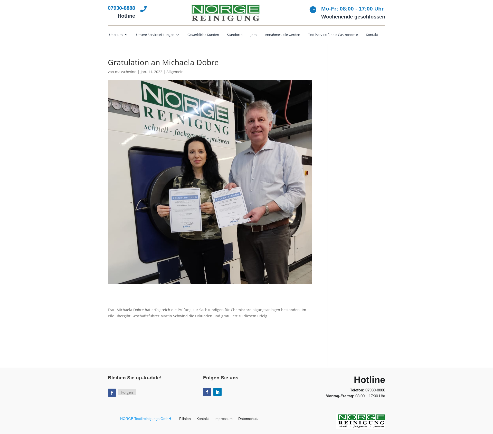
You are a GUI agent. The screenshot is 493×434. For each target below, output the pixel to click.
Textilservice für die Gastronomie (333, 35)
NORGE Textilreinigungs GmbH (145, 419)
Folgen (127, 392)
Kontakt (372, 35)
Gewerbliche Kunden (203, 35)
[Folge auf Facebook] (112, 393)
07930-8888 (375, 390)
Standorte (234, 35)
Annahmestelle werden (282, 35)
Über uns (116, 35)
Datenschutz (248, 419)
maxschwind (126, 71)
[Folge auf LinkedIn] (217, 392)
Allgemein (175, 71)
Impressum (223, 419)
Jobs (254, 35)
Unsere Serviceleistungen (155, 35)
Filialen (185, 419)
